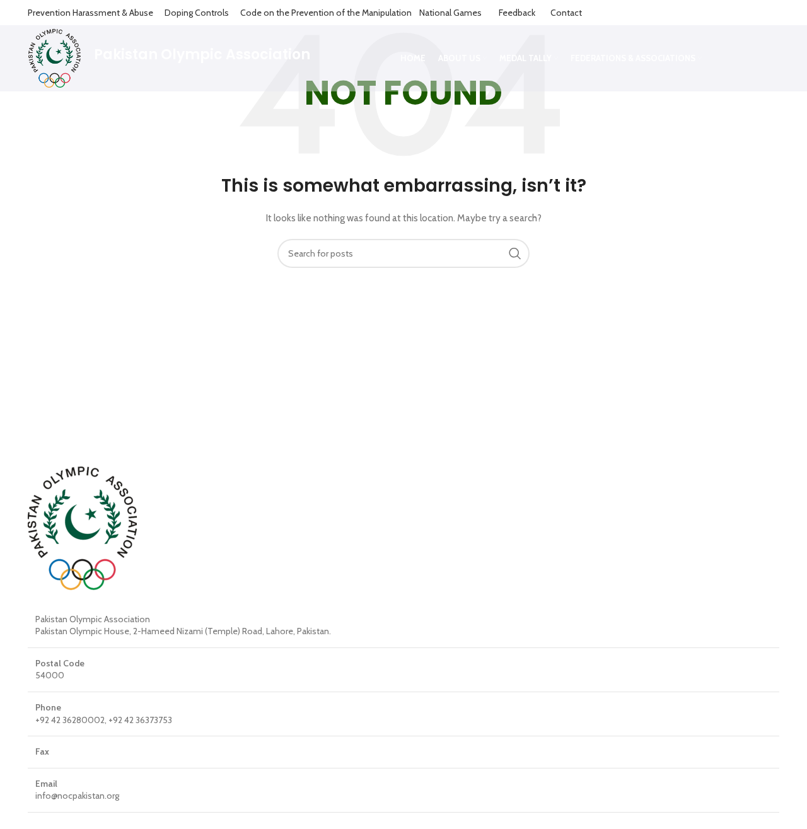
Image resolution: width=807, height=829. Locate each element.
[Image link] (82, 527)
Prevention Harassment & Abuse (90, 12)
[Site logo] (54, 57)
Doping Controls (197, 12)
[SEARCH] (515, 253)
